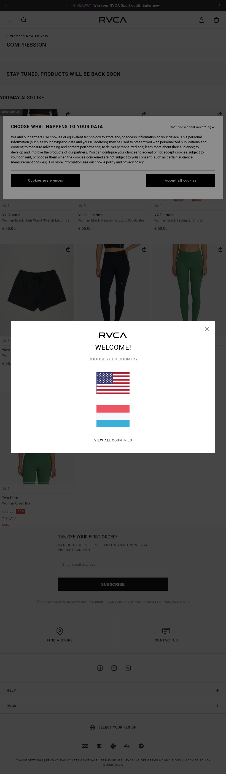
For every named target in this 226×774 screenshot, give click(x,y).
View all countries (113, 440)
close (207, 329)
